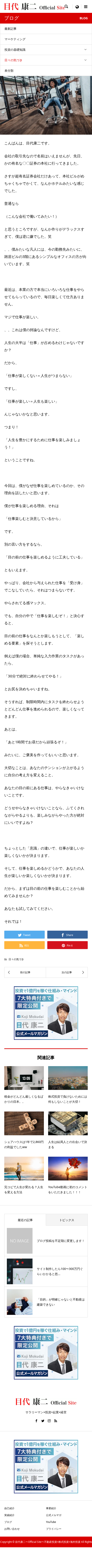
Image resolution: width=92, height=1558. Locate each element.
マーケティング (14, 39)
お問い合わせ (12, 1529)
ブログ (8, 1522)
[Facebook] (36, 1420)
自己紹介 (9, 1508)
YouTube (51, 1522)
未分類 (8, 70)
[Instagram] (49, 1420)
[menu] (77, 6)
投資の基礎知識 (14, 50)
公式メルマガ (53, 1515)
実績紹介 (9, 1515)
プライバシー (53, 1529)
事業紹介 (51, 1508)
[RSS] (55, 1420)
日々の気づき (13, 60)
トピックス (66, 1220)
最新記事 (10, 29)
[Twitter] (42, 1420)
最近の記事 (25, 1220)
